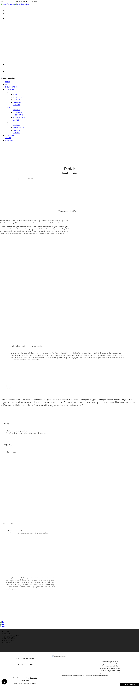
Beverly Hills (17, 100)
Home (16, 179)
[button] (4, 681)
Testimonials (9, 135)
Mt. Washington (18, 128)
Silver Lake (16, 133)
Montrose (16, 125)
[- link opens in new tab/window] (2, 622)
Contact (8, 138)
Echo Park (16, 105)
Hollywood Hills (19, 118)
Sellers (7, 84)
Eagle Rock (17, 102)
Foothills (16, 110)
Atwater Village (18, 97)
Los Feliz (16, 120)
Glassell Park (17, 112)
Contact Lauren (129, 684)
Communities (9, 90)
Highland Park (18, 115)
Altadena (16, 95)
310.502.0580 (9, 140)
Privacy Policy (33, 678)
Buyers (7, 82)
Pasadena (16, 130)
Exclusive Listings (11, 87)
